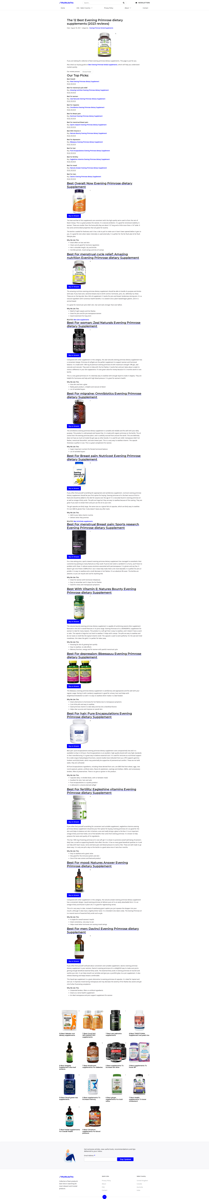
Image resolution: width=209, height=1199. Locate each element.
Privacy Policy (108, 8)
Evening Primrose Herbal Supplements (101, 28)
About (104, 1184)
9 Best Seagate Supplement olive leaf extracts (67, 1067)
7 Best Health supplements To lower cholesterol (137, 1099)
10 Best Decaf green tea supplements (68, 1098)
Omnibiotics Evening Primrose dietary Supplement (87, 107)
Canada (139, 1184)
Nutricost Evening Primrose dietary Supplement (86, 116)
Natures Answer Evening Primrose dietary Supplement (88, 168)
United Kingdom (142, 1181)
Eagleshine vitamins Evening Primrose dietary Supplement (90, 159)
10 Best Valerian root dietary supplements (67, 1034)
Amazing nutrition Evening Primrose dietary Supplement (89, 90)
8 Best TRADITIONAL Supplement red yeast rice (139, 1034)
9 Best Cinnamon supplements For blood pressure (91, 1131)
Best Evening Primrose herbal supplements (102, 65)
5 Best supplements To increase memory (91, 1098)
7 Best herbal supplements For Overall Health (69, 1130)
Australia (140, 1187)
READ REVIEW (71, 84)
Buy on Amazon (74, 216)
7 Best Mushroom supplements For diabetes (92, 1066)
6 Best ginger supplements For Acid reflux (114, 1099)
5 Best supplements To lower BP (138, 1066)
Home (63, 8)
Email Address (89, 1155)
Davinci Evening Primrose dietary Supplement (85, 177)
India (138, 1190)
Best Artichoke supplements (83, 521)
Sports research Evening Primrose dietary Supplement (88, 125)
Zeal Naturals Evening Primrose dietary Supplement (87, 99)
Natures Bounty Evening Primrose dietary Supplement (88, 133)
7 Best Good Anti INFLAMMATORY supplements (88, 1035)
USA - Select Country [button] (83, 8)
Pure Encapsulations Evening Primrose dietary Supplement (90, 151)
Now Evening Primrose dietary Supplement (84, 81)
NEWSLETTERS (144, 3)
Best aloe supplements (81, 320)
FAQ (103, 1187)
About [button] (127, 8)
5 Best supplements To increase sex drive (115, 1066)
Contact (145, 8)
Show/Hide (86, 71)
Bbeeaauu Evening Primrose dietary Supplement (86, 142)
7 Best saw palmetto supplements (114, 1034)
